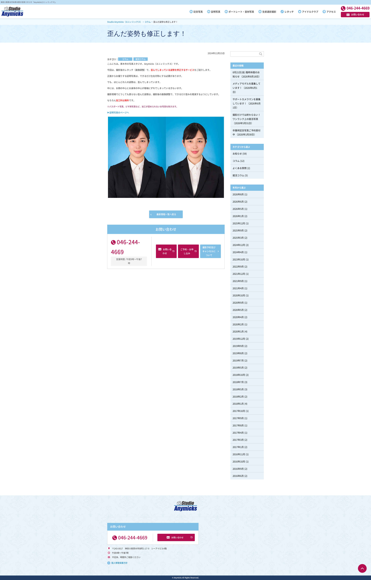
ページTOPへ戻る (362, 568)
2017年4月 (238, 432)
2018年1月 (238, 403)
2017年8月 (238, 425)
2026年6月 (238, 201)
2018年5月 (238, 389)
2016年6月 (238, 476)
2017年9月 (238, 418)
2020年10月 (239, 295)
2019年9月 (238, 346)
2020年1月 (238, 331)
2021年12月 (239, 273)
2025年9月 (238, 230)
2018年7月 (238, 382)
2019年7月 (238, 360)
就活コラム (141, 59)
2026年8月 (238, 194)
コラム (125, 59)
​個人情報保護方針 (119, 562)
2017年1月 (238, 447)
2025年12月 (239, 223)
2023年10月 (239, 259)
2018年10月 (239, 374)
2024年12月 (239, 245)
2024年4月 (238, 252)
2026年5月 (238, 208)
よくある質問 (240, 168)
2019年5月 (238, 367)
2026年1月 (238, 216)
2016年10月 (239, 461)
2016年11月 (239, 454)
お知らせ (237, 153)
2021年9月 (238, 281)
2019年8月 (238, 353)
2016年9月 (238, 468)
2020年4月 (238, 317)
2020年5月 (238, 310)
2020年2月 (238, 324)
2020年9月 (238, 302)
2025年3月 (238, 237)
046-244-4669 (132, 537)
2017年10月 (239, 411)
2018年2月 (238, 396)
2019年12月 (239, 338)
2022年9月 (238, 266)
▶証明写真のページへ (118, 112)
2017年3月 (238, 439)
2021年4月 (238, 288)
